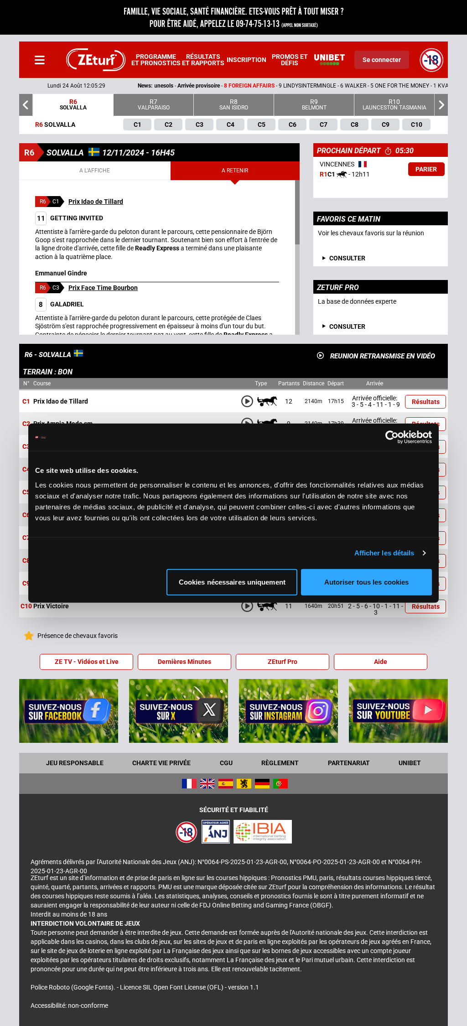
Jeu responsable (75, 763)
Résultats (426, 401)
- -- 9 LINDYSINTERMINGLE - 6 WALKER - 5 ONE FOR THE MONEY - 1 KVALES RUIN (241, 86)
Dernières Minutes (184, 661)
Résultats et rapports (203, 60)
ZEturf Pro (282, 661)
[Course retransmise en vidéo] (320, 355)
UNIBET (410, 763)
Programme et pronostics (156, 60)
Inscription (246, 59)
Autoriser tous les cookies (366, 582)
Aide (380, 661)
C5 (26, 492)
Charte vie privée (161, 763)
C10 (26, 606)
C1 (26, 401)
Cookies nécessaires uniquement (232, 582)
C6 (26, 515)
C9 (26, 583)
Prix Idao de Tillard (95, 201)
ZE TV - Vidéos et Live (87, 661)
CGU (226, 763)
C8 (26, 561)
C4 (26, 469)
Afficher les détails (384, 553)
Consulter (347, 326)
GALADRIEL (61, 304)
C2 (26, 424)
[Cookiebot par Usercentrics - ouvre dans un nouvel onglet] (392, 437)
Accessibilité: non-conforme (69, 1005)
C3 (26, 447)
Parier (426, 169)
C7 (26, 538)
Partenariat (349, 763)
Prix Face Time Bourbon (103, 287)
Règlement (280, 763)
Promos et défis (290, 60)
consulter (347, 258)
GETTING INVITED (70, 218)
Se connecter (382, 59)
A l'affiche (94, 170)
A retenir (235, 170)
